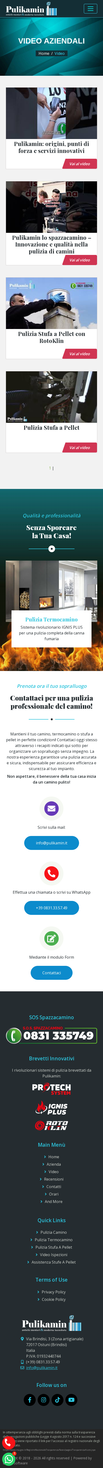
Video (54, 1171)
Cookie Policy (54, 1299)
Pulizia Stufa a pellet (53, 1247)
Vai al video (79, 163)
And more (54, 1201)
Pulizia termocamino (54, 1239)
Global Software (15, 1463)
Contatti (53, 1186)
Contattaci (51, 972)
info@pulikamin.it (51, 843)
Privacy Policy (54, 1292)
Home (44, 53)
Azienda (54, 1164)
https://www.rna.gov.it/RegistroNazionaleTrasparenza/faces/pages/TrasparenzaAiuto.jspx (49, 1449)
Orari (53, 1194)
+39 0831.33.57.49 (51, 908)
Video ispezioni (53, 1254)
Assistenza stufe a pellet (54, 1262)
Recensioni (53, 1179)
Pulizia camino (53, 1232)
